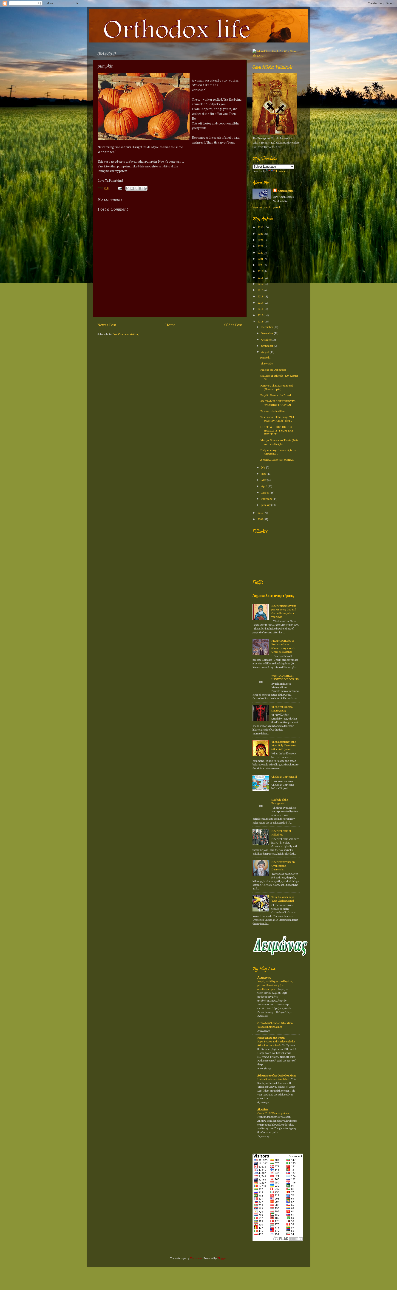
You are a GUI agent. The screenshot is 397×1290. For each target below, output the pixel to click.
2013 (261, 309)
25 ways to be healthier (273, 411)
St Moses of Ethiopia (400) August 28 (279, 377)
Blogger (222, 1258)
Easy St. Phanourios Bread (275, 395)
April (264, 486)
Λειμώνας (264, 977)
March (265, 492)
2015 (261, 296)
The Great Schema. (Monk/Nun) (282, 708)
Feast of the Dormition (273, 369)
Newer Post (106, 324)
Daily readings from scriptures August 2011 (278, 451)
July (263, 467)
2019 (261, 271)
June (264, 473)
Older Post (233, 324)
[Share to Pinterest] (145, 188)
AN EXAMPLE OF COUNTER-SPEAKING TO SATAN (278, 402)
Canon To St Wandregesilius (273, 1113)
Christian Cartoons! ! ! (284, 776)
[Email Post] (119, 188)
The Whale (266, 363)
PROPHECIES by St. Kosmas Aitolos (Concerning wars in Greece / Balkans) (283, 646)
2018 (261, 277)
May (264, 480)
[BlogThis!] (132, 188)
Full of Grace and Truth (271, 1037)
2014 (261, 302)
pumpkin (265, 357)
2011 (261, 321)
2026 (261, 227)
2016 (261, 290)
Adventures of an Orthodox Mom (276, 1075)
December (267, 327)
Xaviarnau (196, 1258)
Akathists (262, 1109)
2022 (261, 252)
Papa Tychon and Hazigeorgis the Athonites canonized (276, 1043)
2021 (261, 258)
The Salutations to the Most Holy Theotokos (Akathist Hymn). (283, 745)
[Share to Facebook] (141, 188)
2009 (261, 519)
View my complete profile (266, 207)
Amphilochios (285, 190)
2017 (261, 283)
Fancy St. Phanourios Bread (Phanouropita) (276, 387)
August (265, 352)
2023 (261, 246)
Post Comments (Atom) (126, 334)
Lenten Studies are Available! (273, 1079)
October (266, 339)
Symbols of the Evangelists (279, 801)
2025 (261, 233)
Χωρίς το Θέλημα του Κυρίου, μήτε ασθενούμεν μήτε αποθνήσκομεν (274, 985)
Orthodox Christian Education (275, 1023)
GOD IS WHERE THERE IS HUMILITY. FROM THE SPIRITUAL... (276, 430)
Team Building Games (269, 1026)
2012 (261, 315)
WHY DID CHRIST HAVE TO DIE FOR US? (285, 677)
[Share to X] (136, 188)
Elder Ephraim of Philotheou (281, 832)
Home (170, 324)
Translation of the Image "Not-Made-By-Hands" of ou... (277, 418)
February (267, 498)
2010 (261, 512)
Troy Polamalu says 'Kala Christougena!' (282, 898)
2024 (261, 240)
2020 (261, 265)
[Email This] (127, 188)
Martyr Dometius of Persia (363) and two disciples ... (279, 442)
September (267, 345)
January (266, 505)
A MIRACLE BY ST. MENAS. (277, 459)
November (267, 333)
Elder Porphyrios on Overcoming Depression (283, 865)
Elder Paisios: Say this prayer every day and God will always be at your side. (283, 611)
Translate (281, 171)
